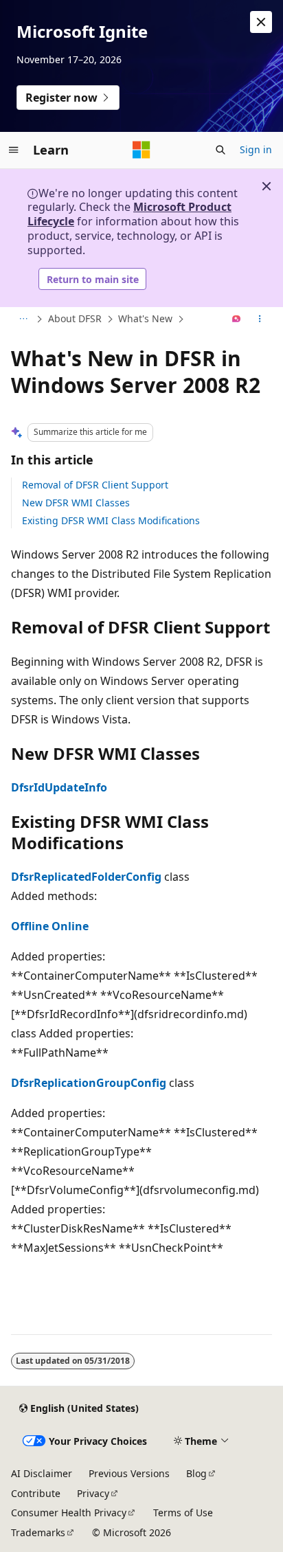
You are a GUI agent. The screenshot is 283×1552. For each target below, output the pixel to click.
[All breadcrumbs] (23, 319)
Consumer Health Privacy (68, 1512)
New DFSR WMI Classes (76, 502)
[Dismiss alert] (261, 22)
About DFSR (75, 318)
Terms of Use (183, 1512)
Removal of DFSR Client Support (95, 484)
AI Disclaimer (41, 1473)
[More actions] (260, 319)
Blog (196, 1473)
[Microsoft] (141, 150)
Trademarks (38, 1532)
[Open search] (220, 149)
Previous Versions (129, 1473)
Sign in (256, 149)
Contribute (35, 1493)
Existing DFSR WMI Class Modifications (111, 520)
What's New (145, 318)
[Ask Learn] (236, 319)
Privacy (93, 1493)
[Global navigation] (13, 149)
